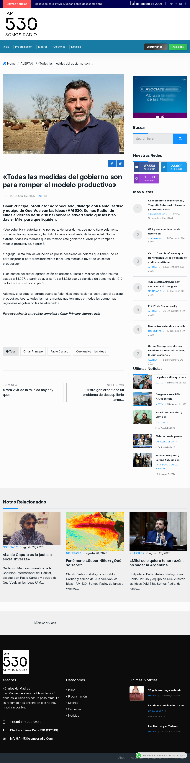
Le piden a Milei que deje (170, 377)
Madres (43, 46)
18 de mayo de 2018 (171, 696)
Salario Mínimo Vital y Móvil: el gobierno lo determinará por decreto (112, 3)
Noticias (76, 46)
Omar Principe (33, 351)
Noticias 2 (155, 291)
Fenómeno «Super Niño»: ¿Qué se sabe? (93, 562)
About (122, 757)
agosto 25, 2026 (159, 553)
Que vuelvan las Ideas (91, 351)
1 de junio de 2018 (156, 716)
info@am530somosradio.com (31, 738)
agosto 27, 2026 (32, 547)
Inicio (6, 46)
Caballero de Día (164, 442)
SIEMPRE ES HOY (157, 214)
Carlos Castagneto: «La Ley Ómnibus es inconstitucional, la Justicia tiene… (166, 350)
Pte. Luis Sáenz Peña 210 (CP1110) (34, 730)
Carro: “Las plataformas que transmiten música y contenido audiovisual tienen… (167, 258)
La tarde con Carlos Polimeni (167, 467)
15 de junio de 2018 (171, 732)
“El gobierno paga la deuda (164, 690)
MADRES (152, 696)
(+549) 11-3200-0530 (26, 722)
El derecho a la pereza (169, 436)
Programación (23, 46)
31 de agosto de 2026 (176, 383)
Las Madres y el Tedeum (163, 726)
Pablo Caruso (59, 351)
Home (11, 63)
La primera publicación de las (166, 705)
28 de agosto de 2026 (165, 474)
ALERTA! (26, 63)
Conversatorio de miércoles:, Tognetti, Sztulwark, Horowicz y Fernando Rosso (167, 205)
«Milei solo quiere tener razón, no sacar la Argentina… (157, 562)
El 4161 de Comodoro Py (162, 306)
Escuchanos (155, 46)
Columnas (59, 46)
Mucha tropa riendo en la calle (166, 326)
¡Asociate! (178, 46)
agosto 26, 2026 (96, 553)
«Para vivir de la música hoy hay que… (28, 390)
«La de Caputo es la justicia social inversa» (27, 556)
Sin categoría (155, 711)
